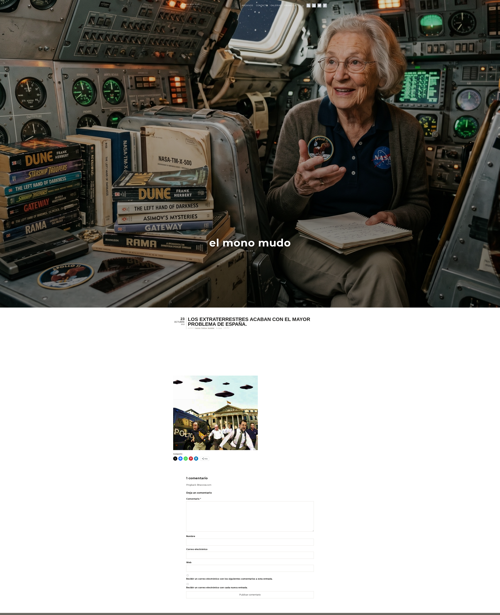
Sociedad (211, 328)
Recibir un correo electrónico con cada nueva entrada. (217, 587)
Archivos (247, 5)
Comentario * (193, 499)
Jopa (220, 328)
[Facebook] (325, 5)
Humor (198, 328)
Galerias (276, 5)
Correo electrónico (196, 549)
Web (188, 562)
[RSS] (308, 5)
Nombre (190, 536)
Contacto (262, 5)
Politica (204, 328)
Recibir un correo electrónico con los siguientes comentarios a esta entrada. (229, 579)
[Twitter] (319, 5)
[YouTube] (314, 5)
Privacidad (291, 5)
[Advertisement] (237, 355)
